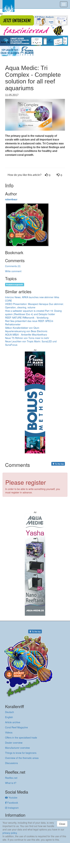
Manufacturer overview (17, 747)
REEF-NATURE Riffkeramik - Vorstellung (26, 317)
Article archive (12, 722)
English (9, 717)
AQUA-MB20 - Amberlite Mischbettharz (26, 334)
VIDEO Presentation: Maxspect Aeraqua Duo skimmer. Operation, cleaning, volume (34, 305)
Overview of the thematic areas (22, 758)
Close (62, 824)
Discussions (11, 763)
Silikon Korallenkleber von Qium (22, 327)
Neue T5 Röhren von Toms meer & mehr (27, 338)
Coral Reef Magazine (16, 727)
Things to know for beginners (20, 752)
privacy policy (10, 833)
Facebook (12, 802)
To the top (59, 463)
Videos (8, 732)
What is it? (10, 783)
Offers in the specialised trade (21, 737)
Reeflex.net (11, 777)
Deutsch (9, 712)
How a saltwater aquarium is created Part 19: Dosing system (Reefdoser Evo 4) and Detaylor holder (33, 312)
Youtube (12, 797)
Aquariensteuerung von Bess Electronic (26, 331)
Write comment (13, 271)
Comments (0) (13, 266)
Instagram (13, 807)
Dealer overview (13, 742)
